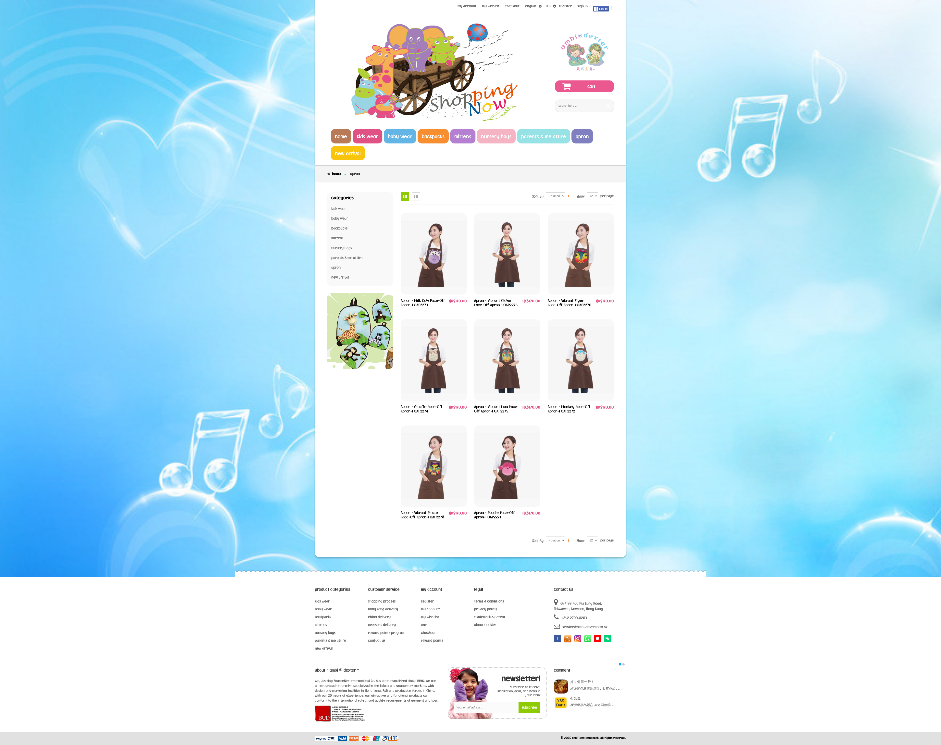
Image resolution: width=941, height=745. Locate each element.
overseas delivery (382, 625)
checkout (428, 632)
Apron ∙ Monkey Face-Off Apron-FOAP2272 (569, 408)
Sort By (538, 196)
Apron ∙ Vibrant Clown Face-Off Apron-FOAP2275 (496, 302)
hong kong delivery (383, 609)
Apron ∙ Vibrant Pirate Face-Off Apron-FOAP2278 (422, 514)
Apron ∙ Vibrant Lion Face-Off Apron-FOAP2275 (496, 408)
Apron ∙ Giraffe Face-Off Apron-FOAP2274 (421, 408)
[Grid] (405, 196)
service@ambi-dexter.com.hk (584, 627)
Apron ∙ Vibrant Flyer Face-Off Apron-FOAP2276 (569, 302)
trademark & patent (489, 617)
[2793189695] (597, 638)
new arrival (324, 648)
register (565, 6)
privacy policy (485, 609)
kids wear (322, 601)
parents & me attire (330, 640)
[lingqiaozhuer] (607, 638)
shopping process (382, 601)
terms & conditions (489, 601)
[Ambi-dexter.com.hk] (584, 52)
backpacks (323, 617)
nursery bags (325, 632)
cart (424, 625)
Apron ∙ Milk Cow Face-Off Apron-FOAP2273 (423, 302)
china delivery (379, 617)
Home (336, 173)
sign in (582, 6)
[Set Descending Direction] (568, 196)
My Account (467, 6)
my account (430, 609)
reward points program (386, 632)
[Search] (607, 105)
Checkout (512, 6)
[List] (416, 196)
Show (580, 196)
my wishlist (490, 6)
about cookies (485, 625)
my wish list (430, 617)
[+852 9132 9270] (587, 638)
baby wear (323, 609)
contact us (376, 640)
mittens (321, 625)
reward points (432, 640)
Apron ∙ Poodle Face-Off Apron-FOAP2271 (494, 514)
